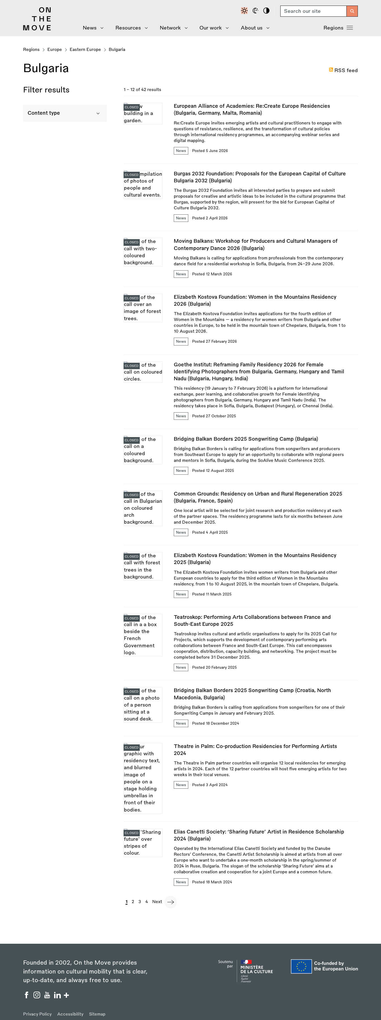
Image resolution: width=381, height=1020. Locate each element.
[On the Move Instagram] (37, 996)
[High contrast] (267, 11)
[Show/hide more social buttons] (66, 996)
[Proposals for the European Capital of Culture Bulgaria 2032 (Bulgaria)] (241, 200)
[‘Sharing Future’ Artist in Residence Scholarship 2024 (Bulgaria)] (241, 857)
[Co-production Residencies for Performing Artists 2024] (241, 782)
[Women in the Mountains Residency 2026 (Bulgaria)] (241, 324)
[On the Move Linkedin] (58, 996)
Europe (54, 50)
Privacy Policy (37, 1014)
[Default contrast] (245, 11)
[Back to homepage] (37, 28)
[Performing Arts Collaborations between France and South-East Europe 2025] (241, 647)
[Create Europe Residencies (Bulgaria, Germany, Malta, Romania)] (241, 133)
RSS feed (346, 70)
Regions (333, 27)
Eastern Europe (85, 50)
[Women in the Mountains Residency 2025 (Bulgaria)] (241, 579)
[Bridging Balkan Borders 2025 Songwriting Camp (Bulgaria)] (241, 459)
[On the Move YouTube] (48, 996)
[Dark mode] (256, 11)
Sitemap (97, 1014)
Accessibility (70, 1014)
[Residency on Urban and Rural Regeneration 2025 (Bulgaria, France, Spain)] (241, 518)
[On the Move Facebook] (27, 996)
